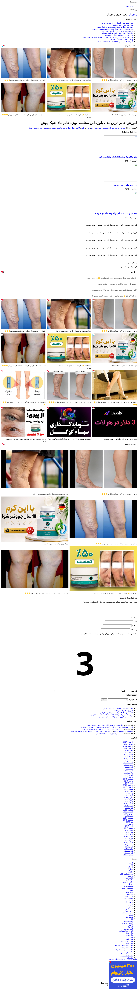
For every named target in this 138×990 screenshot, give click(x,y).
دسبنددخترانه (128, 886)
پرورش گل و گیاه (126, 874)
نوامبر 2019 (128, 781)
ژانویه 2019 (129, 802)
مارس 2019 (128, 797)
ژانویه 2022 (129, 752)
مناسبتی (46, 128)
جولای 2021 (128, 756)
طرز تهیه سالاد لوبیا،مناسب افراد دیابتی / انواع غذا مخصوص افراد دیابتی (107, 37)
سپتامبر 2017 (128, 818)
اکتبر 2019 (129, 783)
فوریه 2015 (129, 838)
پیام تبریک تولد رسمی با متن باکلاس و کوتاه (117, 33)
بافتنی (131, 872)
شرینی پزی (129, 911)
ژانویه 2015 (129, 840)
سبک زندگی (129, 902)
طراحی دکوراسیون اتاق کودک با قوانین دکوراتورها (105, 725)
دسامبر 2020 (128, 759)
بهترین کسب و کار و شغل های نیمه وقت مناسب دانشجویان (112, 29)
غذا (132, 919)
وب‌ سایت (133, 629)
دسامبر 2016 (128, 820)
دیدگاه (134, 618)
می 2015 (129, 832)
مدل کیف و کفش (126, 941)
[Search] (136, 2)
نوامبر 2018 (128, 806)
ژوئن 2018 (129, 816)
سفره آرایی (129, 906)
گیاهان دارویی (128, 929)
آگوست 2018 (128, 812)
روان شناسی (128, 898)
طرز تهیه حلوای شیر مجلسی (122, 25)
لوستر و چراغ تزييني (125, 727)
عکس (83, 128)
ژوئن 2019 (129, 791)
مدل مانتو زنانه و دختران (124, 949)
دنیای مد (94, 128)
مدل (73, 128)
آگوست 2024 (128, 748)
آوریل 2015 (129, 834)
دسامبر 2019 (128, 779)
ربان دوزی (129, 896)
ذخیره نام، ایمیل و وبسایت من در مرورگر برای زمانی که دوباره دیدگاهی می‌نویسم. (105, 634)
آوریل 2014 (129, 847)
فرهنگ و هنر (128, 921)
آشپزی (130, 865)
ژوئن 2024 (129, 750)
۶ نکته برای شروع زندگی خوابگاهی (120, 39)
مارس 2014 (128, 849)
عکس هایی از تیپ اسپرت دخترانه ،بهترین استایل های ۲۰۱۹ (102, 729)
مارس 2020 (128, 773)
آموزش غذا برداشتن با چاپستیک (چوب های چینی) (115, 41)
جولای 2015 (128, 828)
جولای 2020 (128, 765)
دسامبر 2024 (128, 744)
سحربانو (132, 14)
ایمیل (134, 625)
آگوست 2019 (128, 787)
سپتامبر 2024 (128, 746)
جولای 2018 (128, 814)
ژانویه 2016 (129, 824)
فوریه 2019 (129, 800)
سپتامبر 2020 (128, 761)
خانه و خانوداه (114, 128)
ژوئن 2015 (129, 830)
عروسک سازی (127, 913)
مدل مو (130, 952)
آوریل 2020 (129, 771)
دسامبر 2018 (128, 804)
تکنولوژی (129, 878)
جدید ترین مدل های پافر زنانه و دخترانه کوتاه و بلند (115, 27)
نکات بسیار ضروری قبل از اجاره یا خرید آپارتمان (116, 31)
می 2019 (129, 793)
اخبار (131, 870)
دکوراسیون (129, 892)
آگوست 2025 (128, 742)
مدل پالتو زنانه (128, 939)
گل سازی (129, 927)
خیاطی (130, 884)
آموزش (122, 128)
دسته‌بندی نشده (103, 128)
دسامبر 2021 (128, 754)
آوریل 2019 (129, 795)
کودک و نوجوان (127, 923)
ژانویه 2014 (129, 853)
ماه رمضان (129, 933)
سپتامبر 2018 (128, 810)
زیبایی (88, 128)
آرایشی (130, 863)
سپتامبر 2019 (128, 785)
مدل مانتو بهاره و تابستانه (124, 945)
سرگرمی (129, 904)
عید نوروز (129, 917)
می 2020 (129, 769)
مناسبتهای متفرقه (56, 128)
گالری (77, 128)
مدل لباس (67, 128)
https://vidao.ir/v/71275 (123, 731)
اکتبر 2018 (129, 808)
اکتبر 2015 (129, 826)
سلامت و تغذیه (127, 909)
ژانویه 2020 (129, 777)
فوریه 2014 (129, 851)
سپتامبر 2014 (128, 845)
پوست (130, 876)
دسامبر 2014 (128, 843)
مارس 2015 (128, 836)
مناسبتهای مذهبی (127, 956)
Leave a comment (35, 128)
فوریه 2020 (129, 775)
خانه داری (129, 880)
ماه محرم (129, 935)
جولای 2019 (128, 789)
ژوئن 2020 (129, 767)
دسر (131, 890)
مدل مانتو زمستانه (126, 947)
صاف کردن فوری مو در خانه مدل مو (109, 733)
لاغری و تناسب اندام (126, 931)
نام (135, 622)
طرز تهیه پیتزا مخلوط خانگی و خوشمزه (119, 35)
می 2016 (129, 822)
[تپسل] (93, 300)
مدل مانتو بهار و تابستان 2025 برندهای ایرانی (117, 23)
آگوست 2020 (128, 763)
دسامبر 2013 (128, 855)
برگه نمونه (129, 6)
